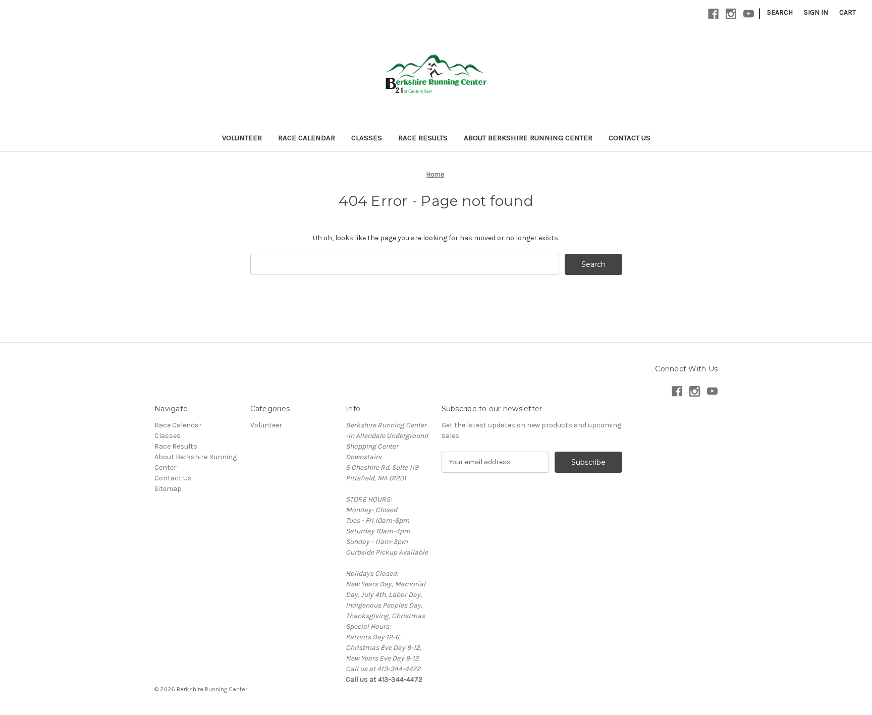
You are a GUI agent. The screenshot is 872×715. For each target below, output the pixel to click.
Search (780, 12)
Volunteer (242, 137)
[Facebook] (713, 14)
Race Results (423, 137)
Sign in (816, 12)
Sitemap (168, 488)
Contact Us (629, 137)
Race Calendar (306, 137)
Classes (366, 137)
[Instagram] (731, 14)
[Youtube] (748, 14)
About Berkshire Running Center (528, 137)
